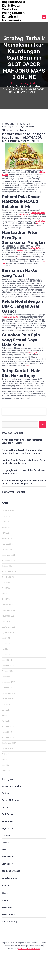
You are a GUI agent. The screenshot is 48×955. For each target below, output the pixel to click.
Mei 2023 (6, 715)
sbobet (5, 842)
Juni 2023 (6, 710)
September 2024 (9, 627)
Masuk (5, 900)
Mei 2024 (6, 649)
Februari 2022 (8, 738)
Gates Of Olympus (11, 800)
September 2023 (9, 693)
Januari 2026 (7, 549)
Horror (5, 807)
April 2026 (6, 533)
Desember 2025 (8, 555)
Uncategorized (27, 83)
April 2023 (6, 721)
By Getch (24, 124)
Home (13, 83)
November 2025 (8, 561)
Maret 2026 (7, 538)
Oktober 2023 (8, 688)
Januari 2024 (7, 671)
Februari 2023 (8, 726)
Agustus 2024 (8, 632)
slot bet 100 (8, 857)
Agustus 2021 (7, 749)
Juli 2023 (6, 704)
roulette (6, 835)
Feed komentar (9, 914)
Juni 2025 (6, 588)
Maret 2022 (7, 732)
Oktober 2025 (8, 566)
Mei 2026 (6, 527)
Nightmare (7, 828)
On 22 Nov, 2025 (9, 124)
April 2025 (6, 599)
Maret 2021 (6, 765)
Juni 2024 (6, 643)
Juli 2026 (6, 516)
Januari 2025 (7, 605)
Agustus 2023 (8, 699)
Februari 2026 (8, 544)
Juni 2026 (6, 522)
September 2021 (9, 743)
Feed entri (7, 907)
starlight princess (11, 871)
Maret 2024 (7, 660)
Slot (4, 849)
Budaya (6, 793)
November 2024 (8, 616)
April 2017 (6, 771)
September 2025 (9, 572)
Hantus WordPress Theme (29, 948)
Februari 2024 (8, 666)
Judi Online (7, 814)
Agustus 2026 (8, 511)
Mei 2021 (5, 760)
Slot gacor (7, 864)
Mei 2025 (6, 594)
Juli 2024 (6, 638)
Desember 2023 (8, 677)
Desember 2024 (8, 610)
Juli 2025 (6, 583)
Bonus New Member (12, 786)
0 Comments (28, 127)
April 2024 (6, 655)
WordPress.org (9, 921)
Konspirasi (7, 821)
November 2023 (8, 682)
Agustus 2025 (8, 577)
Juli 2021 (5, 754)
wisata (5, 885)
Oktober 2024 (8, 621)
